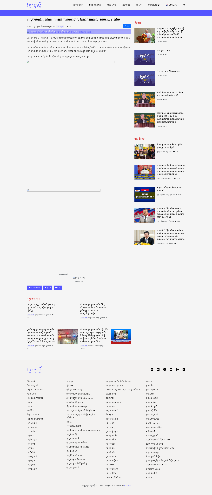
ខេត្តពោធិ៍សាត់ (32, 431)
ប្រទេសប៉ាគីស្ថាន (112, 469)
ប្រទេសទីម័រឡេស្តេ (152, 419)
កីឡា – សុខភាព (33, 414)
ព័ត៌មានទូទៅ (60, 27)
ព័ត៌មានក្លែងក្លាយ (112, 419)
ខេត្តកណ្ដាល (31, 460)
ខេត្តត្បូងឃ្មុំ (31, 464)
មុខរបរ (29, 402)
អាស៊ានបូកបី (150, 431)
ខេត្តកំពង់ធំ (31, 452)
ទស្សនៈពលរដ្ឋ (111, 394)
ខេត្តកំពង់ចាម (32, 469)
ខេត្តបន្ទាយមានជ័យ (35, 288)
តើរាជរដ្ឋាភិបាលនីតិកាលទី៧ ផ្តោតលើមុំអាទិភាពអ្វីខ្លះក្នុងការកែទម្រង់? (171, 94)
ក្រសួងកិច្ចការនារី (72, 467)
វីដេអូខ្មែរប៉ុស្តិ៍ (153, 5)
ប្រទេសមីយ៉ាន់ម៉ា (152, 398)
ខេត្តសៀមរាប (32, 423)
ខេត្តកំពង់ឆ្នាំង (32, 439)
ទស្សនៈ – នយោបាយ (35, 389)
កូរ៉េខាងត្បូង (110, 452)
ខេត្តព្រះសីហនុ (32, 427)
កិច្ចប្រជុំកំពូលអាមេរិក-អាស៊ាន (156, 464)
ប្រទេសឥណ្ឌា (111, 473)
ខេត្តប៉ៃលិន (31, 444)
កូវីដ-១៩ (69, 385)
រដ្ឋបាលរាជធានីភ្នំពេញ (35, 419)
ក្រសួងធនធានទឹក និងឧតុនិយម (77, 447)
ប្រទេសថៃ (149, 385)
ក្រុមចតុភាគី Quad (153, 469)
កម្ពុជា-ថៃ (149, 381)
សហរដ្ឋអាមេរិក (111, 435)
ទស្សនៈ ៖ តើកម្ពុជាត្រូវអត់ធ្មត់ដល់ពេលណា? (169, 189)
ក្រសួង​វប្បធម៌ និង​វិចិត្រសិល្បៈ (77, 463)
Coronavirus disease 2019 (168, 71)
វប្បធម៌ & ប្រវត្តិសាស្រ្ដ (35, 398)
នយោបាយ (126, 5)
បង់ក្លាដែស (110, 464)
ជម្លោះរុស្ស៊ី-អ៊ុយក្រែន (113, 477)
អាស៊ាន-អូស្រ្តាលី (152, 435)
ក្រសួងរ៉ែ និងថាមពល (74, 455)
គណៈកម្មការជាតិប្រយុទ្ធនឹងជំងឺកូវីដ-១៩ (80, 410)
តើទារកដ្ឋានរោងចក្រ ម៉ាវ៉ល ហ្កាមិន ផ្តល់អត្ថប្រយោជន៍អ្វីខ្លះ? (169, 146)
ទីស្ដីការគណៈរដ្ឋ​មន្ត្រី (73, 426)
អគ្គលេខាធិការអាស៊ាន (154, 427)
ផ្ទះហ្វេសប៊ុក (111, 5)
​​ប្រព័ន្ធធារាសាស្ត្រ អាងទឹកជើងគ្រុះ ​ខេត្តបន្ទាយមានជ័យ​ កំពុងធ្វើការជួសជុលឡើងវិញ (41, 307)
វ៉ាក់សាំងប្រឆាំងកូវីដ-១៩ (75, 402)
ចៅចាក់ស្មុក (110, 406)
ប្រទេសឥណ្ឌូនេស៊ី (152, 414)
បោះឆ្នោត (69, 381)
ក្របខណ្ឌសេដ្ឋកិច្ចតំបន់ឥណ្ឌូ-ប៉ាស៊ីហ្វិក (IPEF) (162, 460)
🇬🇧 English (171, 5)
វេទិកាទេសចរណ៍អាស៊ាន (154, 444)
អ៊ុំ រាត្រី (58, 288)
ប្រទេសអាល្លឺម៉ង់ (112, 460)
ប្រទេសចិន (110, 423)
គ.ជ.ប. (69, 422)
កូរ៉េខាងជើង (110, 448)
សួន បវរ (48, 288)
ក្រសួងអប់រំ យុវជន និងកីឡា (76, 442)
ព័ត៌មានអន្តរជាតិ (95, 5)
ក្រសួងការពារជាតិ (72, 438)
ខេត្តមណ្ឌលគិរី (32, 456)
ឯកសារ (139, 5)
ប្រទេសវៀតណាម (152, 389)
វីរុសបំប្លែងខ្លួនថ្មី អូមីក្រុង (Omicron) (79, 398)
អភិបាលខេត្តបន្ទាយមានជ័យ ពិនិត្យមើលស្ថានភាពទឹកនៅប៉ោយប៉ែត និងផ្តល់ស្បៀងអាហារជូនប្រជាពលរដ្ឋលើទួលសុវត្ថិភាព (93, 309)
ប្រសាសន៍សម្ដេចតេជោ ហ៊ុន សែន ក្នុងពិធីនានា (123, 389)
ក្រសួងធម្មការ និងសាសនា (76, 459)
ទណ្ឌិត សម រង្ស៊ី (112, 410)
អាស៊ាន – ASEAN (153, 423)
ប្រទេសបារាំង (111, 456)
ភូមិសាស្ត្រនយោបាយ (113, 402)
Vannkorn (127, 486)
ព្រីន (128, 26)
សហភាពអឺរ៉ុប (111, 439)
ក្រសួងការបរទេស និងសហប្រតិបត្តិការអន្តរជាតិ (83, 430)
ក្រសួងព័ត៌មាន (71, 451)
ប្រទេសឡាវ (150, 394)
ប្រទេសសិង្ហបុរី (151, 402)
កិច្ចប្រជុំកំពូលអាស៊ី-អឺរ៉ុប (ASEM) (158, 439)
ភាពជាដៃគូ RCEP (152, 473)
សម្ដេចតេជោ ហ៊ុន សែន (114, 385)
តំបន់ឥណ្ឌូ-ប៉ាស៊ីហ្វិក (153, 456)
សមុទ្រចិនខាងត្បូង (152, 452)
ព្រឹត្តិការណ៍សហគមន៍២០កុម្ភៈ (77, 406)
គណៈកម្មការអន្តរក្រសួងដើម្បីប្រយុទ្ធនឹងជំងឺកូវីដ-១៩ (80, 416)
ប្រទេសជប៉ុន (110, 444)
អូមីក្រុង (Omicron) (74, 389)
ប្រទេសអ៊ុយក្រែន (112, 431)
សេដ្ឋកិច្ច (149, 477)
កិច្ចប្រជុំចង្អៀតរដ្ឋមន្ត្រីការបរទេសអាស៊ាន (160, 448)
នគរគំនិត (30, 410)
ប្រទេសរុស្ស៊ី (110, 427)
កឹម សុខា (109, 414)
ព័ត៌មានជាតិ (77, 5)
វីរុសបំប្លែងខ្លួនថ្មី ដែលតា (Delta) (78, 394)
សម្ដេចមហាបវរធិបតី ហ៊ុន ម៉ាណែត (118, 381)
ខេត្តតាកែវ (30, 435)
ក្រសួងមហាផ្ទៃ (71, 434)
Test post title (163, 50)
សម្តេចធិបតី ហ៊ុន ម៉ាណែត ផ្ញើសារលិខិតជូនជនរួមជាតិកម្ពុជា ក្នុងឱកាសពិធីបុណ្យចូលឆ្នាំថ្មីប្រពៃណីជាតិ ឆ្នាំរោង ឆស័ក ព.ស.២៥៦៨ (170, 213)
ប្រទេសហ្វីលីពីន (151, 410)
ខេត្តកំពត (30, 448)
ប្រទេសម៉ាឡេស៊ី (151, 406)
